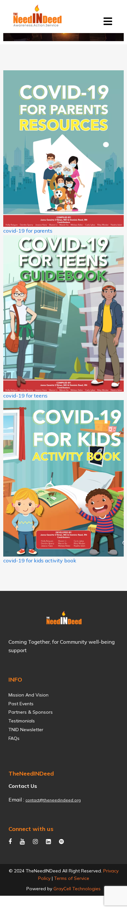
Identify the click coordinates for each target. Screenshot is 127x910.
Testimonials (21, 721)
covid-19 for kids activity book (39, 560)
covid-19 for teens (25, 395)
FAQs (14, 738)
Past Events (21, 704)
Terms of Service (71, 878)
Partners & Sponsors (30, 712)
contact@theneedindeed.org (53, 800)
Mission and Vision (28, 695)
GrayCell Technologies (77, 889)
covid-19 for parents (27, 230)
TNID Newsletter (25, 729)
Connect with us (30, 829)
